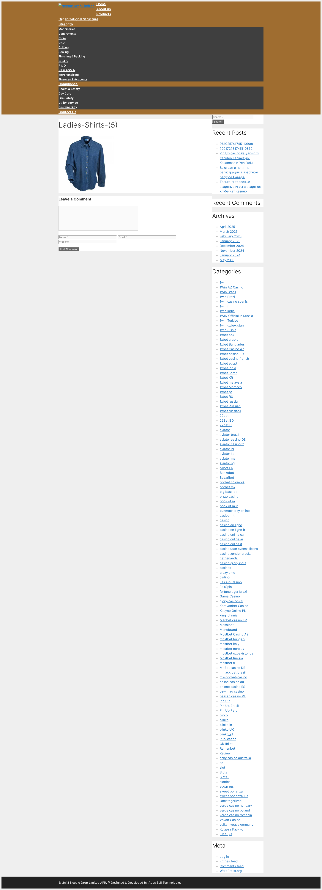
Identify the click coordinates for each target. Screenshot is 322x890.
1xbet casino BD (232, 354)
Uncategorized (231, 801)
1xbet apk (227, 335)
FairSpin (226, 587)
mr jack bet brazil (233, 672)
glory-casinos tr (231, 601)
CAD (62, 43)
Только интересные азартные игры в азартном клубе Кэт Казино (240, 186)
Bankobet (227, 473)
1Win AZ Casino (231, 287)
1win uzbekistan (232, 325)
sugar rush (228, 786)
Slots (223, 772)
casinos (225, 568)
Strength (66, 24)
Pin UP (225, 701)
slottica (225, 782)
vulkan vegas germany (236, 824)
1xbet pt (226, 392)
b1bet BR (226, 468)
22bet (224, 415)
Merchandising (69, 74)
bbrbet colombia (232, 482)
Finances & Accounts (73, 79)
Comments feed (232, 866)
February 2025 (231, 236)
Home (101, 4)
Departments (67, 33)
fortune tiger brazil (233, 592)
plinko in (226, 725)
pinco (224, 715)
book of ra (227, 501)
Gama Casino (230, 596)
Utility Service (68, 102)
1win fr (225, 306)
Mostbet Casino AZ (234, 634)
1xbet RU (226, 396)
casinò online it (231, 544)
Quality (63, 61)
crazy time (227, 573)
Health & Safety (69, 89)
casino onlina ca (232, 534)
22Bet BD (227, 420)
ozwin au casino (232, 691)
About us (103, 9)
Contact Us (67, 112)
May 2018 (227, 260)
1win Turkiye (229, 320)
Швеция (226, 834)
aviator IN (227, 449)
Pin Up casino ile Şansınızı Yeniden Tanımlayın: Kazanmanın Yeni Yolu (239, 158)
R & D (62, 65)
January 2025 (230, 241)
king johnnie (229, 615)
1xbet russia (229, 401)
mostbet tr (227, 663)
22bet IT (226, 425)
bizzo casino (229, 496)
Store (62, 38)
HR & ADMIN (67, 70)
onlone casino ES (232, 687)
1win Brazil (228, 297)
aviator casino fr (232, 444)
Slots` (224, 777)
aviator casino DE (233, 439)
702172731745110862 (236, 148)
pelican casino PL (233, 696)
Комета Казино (231, 829)
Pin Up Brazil (229, 706)
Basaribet (227, 477)
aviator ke (227, 454)
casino (224, 520)
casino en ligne (231, 525)
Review (225, 753)
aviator (225, 430)
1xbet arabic (229, 339)
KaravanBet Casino (234, 606)
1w (222, 282)
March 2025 (229, 231)
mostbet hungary (232, 639)
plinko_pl (226, 734)
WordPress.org (231, 871)
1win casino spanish (235, 301)
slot (222, 767)
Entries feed (229, 861)
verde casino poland (235, 810)
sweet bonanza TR (234, 796)
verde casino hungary (236, 805)
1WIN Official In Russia (236, 316)
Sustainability (68, 107)
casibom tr (228, 515)
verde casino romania (236, 815)
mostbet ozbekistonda (236, 653)
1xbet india (228, 368)
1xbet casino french (234, 358)
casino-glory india (233, 563)
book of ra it (229, 506)
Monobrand (228, 630)
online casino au (232, 682)
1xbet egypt (228, 363)
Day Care (65, 93)
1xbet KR (226, 377)
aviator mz (227, 458)
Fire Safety (66, 98)
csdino (225, 577)
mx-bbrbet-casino (233, 677)
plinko (224, 720)
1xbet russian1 (230, 411)
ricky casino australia (235, 758)
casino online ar (231, 539)
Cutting (64, 47)
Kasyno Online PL (233, 611)
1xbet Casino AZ (232, 349)
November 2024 (232, 250)
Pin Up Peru (228, 710)
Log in (224, 856)
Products (103, 14)
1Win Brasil (228, 292)
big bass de (228, 492)
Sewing (64, 52)
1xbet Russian (230, 406)
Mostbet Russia (231, 658)
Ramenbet (227, 748)
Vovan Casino (230, 820)
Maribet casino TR (233, 620)
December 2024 (232, 246)
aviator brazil (229, 435)
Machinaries (67, 29)
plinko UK (227, 729)
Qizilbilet (226, 744)
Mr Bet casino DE (232, 668)
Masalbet (227, 625)
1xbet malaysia (231, 382)
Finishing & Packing (72, 56)
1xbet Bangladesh (233, 344)
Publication (228, 739)
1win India (227, 311)
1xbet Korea (228, 373)
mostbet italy (229, 644)
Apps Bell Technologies (165, 882)
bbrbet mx (227, 487)
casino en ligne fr (232, 530)
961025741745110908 (236, 144)
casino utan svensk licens (239, 549)
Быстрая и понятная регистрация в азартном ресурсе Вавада (239, 172)
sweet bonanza (231, 791)
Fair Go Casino (231, 582)
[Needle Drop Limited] (76, 7)
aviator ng (227, 463)
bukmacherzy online (235, 511)
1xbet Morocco (231, 387)
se (221, 763)
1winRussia (228, 330)
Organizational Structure (78, 19)
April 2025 (227, 227)
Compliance (68, 84)
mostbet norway (232, 649)
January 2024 (230, 255)
